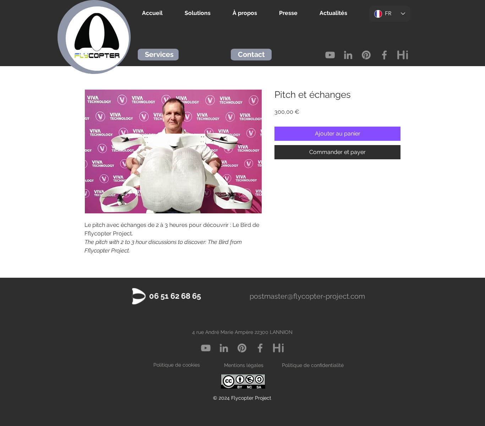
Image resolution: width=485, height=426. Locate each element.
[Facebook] (384, 55)
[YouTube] (330, 55)
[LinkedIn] (348, 55)
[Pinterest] (366, 55)
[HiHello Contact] (402, 55)
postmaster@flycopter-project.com (307, 296)
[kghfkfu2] (278, 348)
